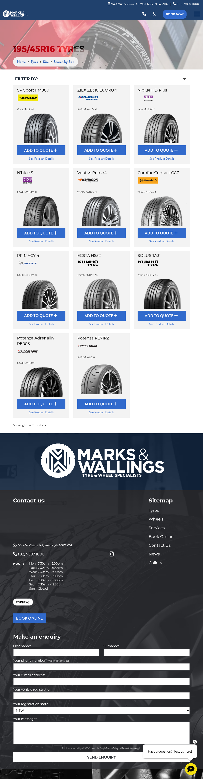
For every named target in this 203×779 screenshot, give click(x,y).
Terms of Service (129, 748)
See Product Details (41, 158)
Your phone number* (41, 660)
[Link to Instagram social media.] (111, 554)
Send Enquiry (101, 757)
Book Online (161, 536)
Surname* (111, 646)
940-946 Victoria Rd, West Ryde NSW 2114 (139, 4)
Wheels (156, 519)
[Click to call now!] (144, 14)
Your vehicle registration (32, 689)
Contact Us (160, 545)
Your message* (25, 719)
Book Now (175, 14)
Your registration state (30, 704)
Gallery (155, 562)
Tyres (154, 510)
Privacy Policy (112, 748)
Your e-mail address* (29, 675)
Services (157, 527)
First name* (22, 646)
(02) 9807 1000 (188, 4)
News (154, 554)
